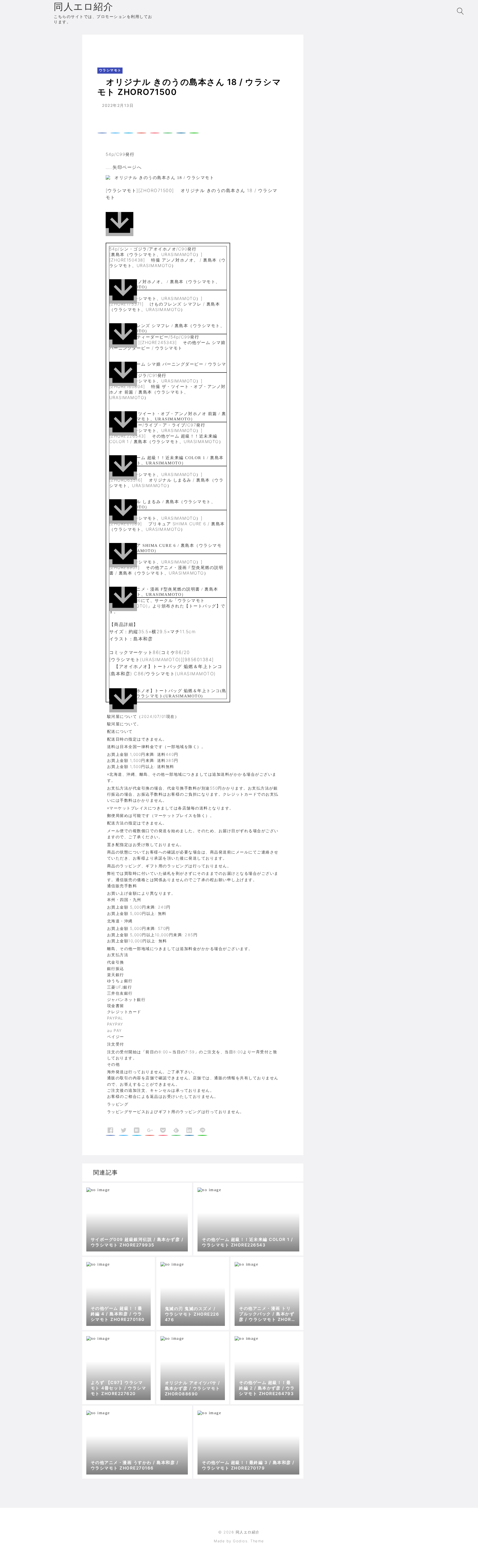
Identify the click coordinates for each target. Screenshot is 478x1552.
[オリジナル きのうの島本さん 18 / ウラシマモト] (193, 222)
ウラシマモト (121, 45)
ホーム (96, 45)
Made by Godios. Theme (239, 1541)
